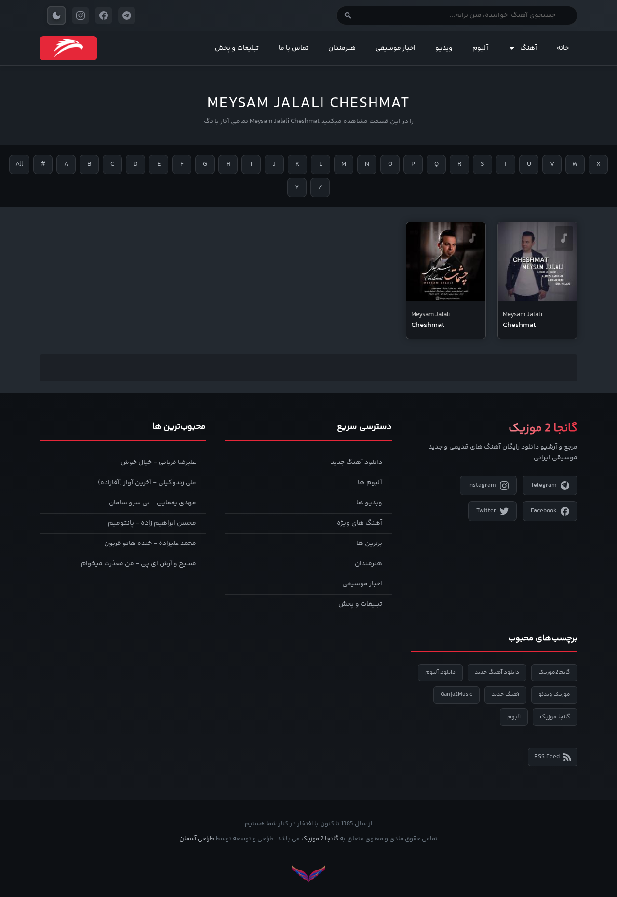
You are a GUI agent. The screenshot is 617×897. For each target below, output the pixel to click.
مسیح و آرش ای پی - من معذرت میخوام (138, 563)
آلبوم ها (370, 482)
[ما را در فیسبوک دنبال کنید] (103, 15)
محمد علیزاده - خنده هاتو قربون (150, 543)
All (19, 164)
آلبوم (480, 48)
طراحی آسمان (196, 838)
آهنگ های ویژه (359, 523)
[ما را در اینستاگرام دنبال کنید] (80, 15)
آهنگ (528, 48)
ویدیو (444, 48)
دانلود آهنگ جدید (356, 462)
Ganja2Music (456, 694)
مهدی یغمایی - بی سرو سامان (152, 503)
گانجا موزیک (555, 716)
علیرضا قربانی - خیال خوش (158, 462)
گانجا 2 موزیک (319, 838)
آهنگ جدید (505, 694)
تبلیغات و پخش (237, 48)
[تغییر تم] (56, 15)
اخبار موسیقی (396, 48)
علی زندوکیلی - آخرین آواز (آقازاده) (147, 482)
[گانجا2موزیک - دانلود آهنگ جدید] (68, 48)
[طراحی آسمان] (308, 874)
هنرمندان (342, 48)
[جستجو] (348, 15)
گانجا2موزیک (554, 672)
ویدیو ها (369, 503)
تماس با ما (293, 48)
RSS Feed (547, 756)
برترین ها (369, 543)
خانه (563, 48)
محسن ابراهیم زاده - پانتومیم (152, 523)
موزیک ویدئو (554, 694)
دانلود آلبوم (440, 672)
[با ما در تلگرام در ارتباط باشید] (126, 15)
